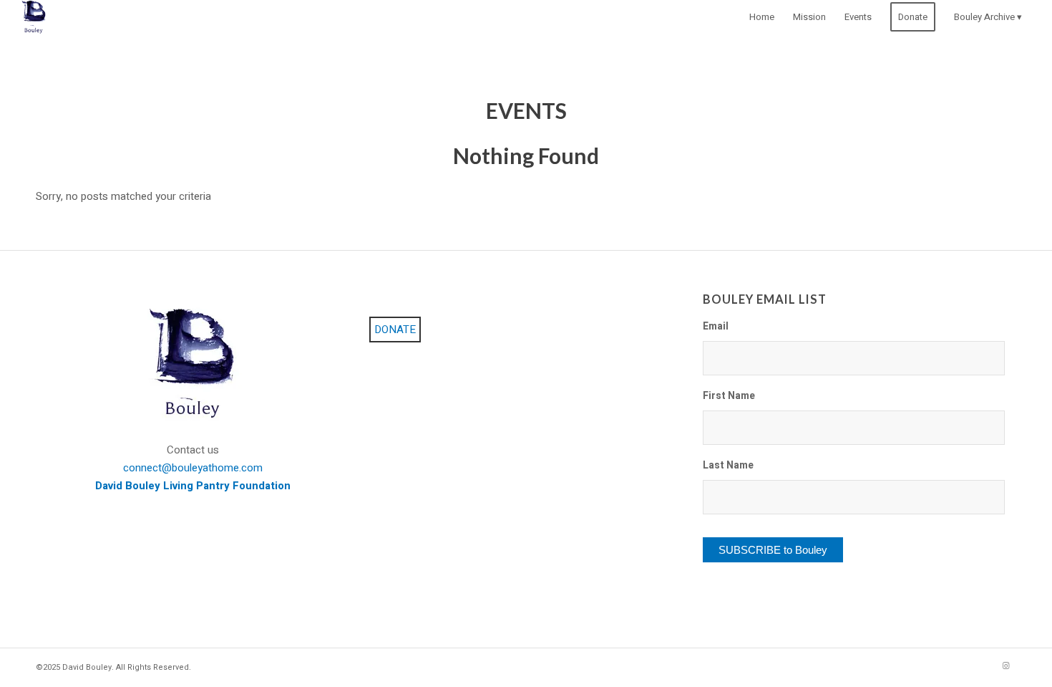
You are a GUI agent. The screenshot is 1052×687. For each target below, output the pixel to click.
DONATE (395, 329)
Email (716, 327)
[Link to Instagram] (1005, 666)
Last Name (728, 466)
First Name (729, 396)
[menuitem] (762, 17)
